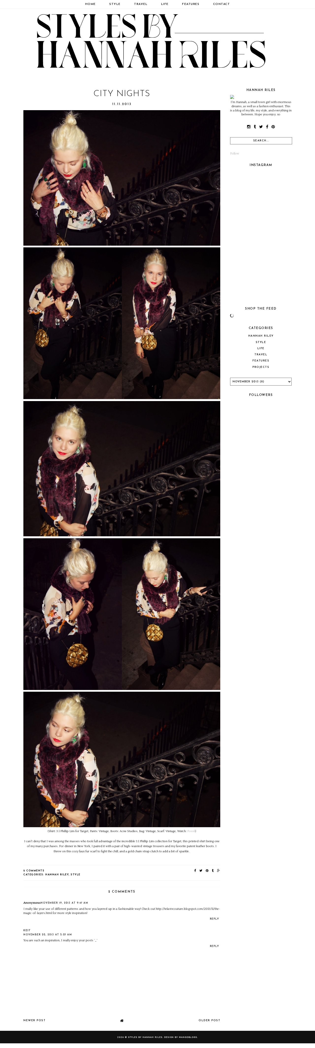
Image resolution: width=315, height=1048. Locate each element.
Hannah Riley (57, 874)
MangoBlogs (188, 1037)
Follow (234, 153)
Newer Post (34, 1020)
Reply (214, 919)
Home (90, 4)
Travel (140, 4)
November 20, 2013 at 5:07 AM (47, 934)
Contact (221, 4)
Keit (27, 930)
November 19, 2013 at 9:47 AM (64, 903)
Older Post (209, 1020)
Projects (260, 367)
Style (115, 4)
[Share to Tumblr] (213, 870)
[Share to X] (201, 870)
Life (165, 4)
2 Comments (33, 870)
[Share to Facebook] (195, 870)
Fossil (191, 831)
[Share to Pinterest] (207, 870)
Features (190, 4)
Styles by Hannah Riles (145, 1037)
